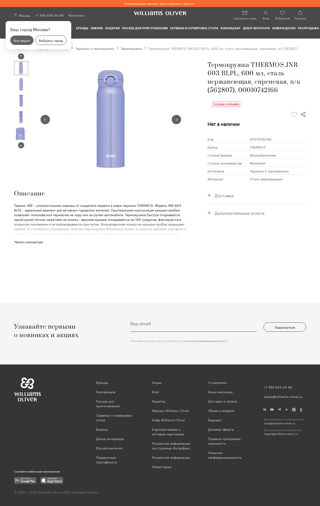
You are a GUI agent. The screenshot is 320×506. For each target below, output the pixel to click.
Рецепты (158, 401)
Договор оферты (221, 429)
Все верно (22, 40)
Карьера (214, 419)
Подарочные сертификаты (106, 459)
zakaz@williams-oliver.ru (283, 396)
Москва (24, 15)
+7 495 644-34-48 (49, 15)
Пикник (97, 28)
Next (21, 145)
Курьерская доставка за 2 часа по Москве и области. (160, 3)
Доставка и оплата (222, 401)
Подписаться (285, 327)
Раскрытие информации (171, 457)
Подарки (112, 28)
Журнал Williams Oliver (170, 410)
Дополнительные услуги (239, 212)
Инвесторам (162, 466)
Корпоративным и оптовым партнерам (168, 431)
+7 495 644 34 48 (278, 387)
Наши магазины (220, 391)
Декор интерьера (256, 28)
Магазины (76, 15)
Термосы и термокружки (94, 48)
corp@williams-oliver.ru (279, 423)
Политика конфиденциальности (224, 455)
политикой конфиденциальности (205, 340)
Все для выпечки (109, 447)
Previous (21, 56)
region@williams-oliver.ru (281, 434)
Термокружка (131, 48)
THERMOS (258, 147)
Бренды (82, 28)
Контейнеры (105, 391)
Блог (155, 391)
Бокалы (102, 429)
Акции (156, 382)
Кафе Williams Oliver (168, 419)
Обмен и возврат (221, 410)
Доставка (224, 195)
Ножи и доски (283, 28)
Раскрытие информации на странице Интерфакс (171, 445)
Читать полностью (28, 241)
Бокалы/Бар (231, 28)
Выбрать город (51, 40)
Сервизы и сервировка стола (194, 28)
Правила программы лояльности (224, 441)
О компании (217, 382)
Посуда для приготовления (145, 28)
